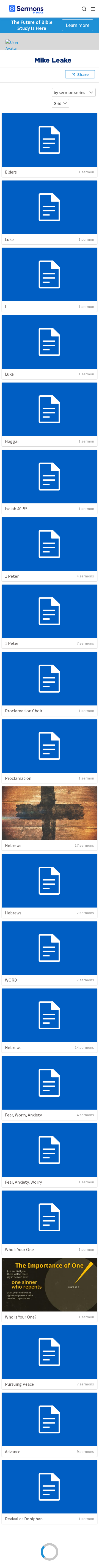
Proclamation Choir (23, 710)
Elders (11, 172)
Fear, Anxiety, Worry (23, 1182)
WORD (11, 980)
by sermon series (69, 92)
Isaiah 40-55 (16, 508)
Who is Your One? (21, 1317)
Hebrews (13, 845)
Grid (57, 103)
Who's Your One (19, 1249)
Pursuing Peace (19, 1384)
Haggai (11, 441)
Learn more (77, 25)
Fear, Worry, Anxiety (23, 1115)
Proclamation (18, 778)
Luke (9, 239)
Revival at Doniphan (24, 1518)
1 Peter (12, 576)
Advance (12, 1451)
